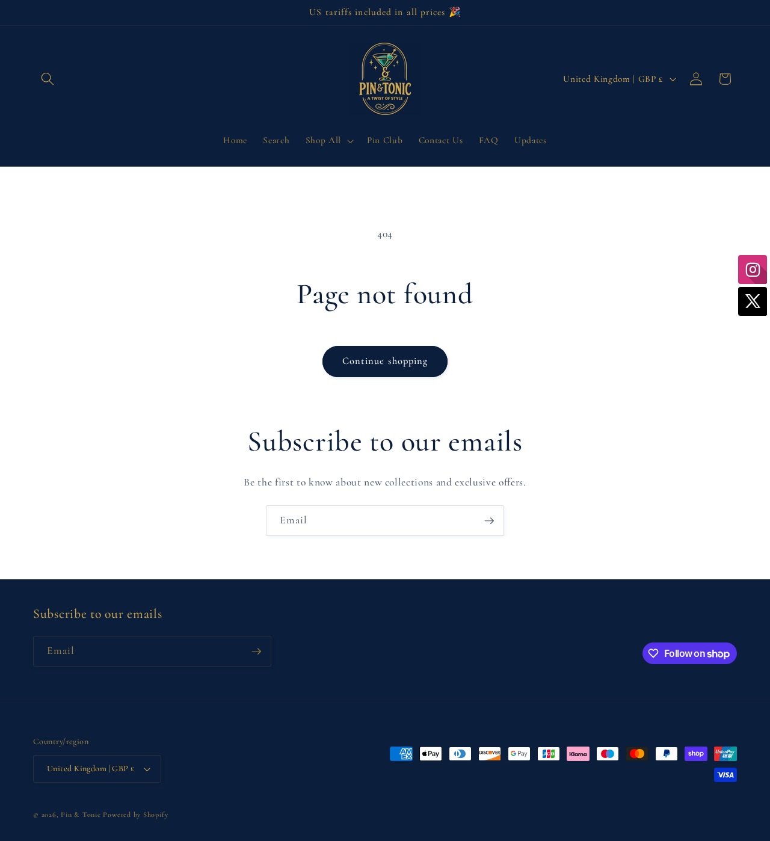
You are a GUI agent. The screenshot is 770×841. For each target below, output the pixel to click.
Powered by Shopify (135, 814)
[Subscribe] (489, 521)
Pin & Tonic (80, 814)
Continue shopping (385, 361)
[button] (47, 78)
